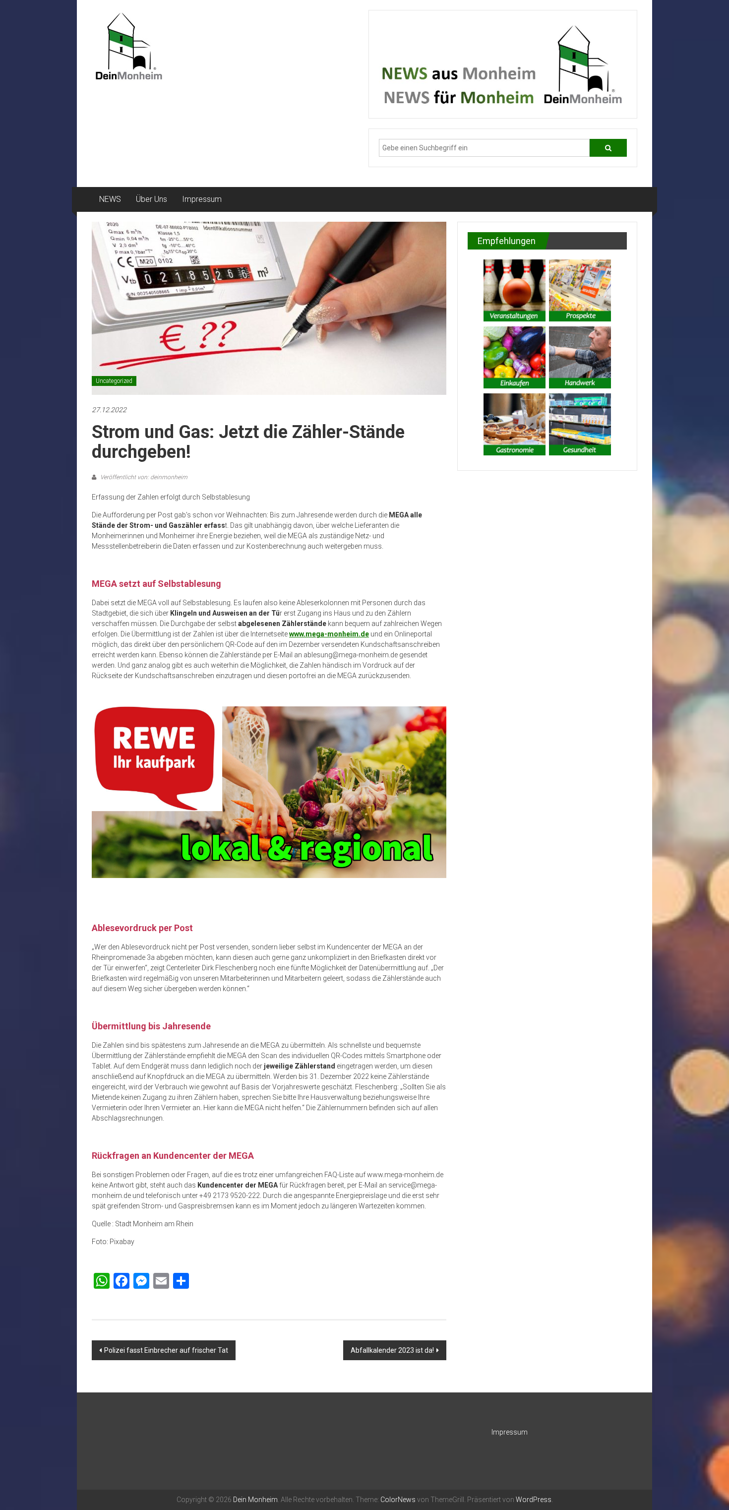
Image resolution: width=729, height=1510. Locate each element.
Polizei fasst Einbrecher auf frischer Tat (166, 1350)
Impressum (202, 199)
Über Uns (151, 199)
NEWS (110, 199)
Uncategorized (114, 381)
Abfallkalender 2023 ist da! (392, 1350)
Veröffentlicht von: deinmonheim (143, 477)
